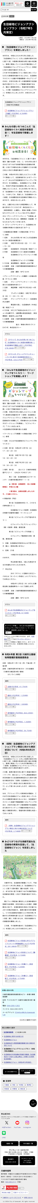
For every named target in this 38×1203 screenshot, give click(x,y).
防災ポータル (19, 4)
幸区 (14, 1085)
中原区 (21, 1085)
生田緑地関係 (8, 1032)
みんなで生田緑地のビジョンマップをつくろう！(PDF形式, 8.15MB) (20, 612)
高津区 (29, 1085)
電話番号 (10, 1161)
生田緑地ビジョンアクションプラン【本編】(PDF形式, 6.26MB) (19, 113)
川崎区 (6, 1085)
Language (27, 5)
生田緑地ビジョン (10, 1040)
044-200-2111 (10, 1182)
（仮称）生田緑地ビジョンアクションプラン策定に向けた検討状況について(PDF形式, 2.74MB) (20, 828)
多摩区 (14, 1089)
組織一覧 (10, 1143)
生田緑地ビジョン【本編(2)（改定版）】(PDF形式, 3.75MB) (19, 978)
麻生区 (22, 1089)
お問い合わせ (28, 1197)
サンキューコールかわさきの (27, 1160)
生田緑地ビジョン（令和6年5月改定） (18, 1062)
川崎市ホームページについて (12, 1197)
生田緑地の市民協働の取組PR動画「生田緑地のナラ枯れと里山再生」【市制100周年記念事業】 (19, 1057)
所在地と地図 (6, 1192)
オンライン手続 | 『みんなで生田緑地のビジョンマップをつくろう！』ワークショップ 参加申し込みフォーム (19, 629)
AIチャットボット (27, 1071)
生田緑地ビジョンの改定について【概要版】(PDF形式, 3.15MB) (20, 955)
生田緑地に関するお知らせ (14, 1036)
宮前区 (6, 1089)
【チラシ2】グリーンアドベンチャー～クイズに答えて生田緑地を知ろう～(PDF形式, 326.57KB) (20, 357)
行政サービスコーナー (20, 1192)
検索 (34, 9)
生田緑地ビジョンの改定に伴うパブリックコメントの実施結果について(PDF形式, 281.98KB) (20, 943)
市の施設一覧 (28, 1143)
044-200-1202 (13, 1005)
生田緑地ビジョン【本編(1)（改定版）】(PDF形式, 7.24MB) (19, 966)
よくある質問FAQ (11, 1071)
